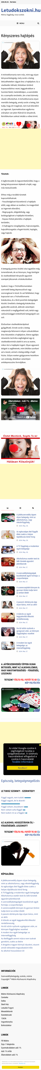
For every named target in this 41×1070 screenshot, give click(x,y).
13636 (3, 1018)
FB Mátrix (5, 1041)
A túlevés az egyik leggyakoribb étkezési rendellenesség (25, 616)
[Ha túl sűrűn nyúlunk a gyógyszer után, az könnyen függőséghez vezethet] (8, 628)
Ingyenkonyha (7, 1022)
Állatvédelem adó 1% (9, 1055)
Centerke (4, 997)
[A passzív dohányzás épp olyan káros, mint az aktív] (8, 602)
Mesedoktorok (7, 1011)
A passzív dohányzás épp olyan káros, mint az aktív (27, 603)
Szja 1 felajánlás (7, 1044)
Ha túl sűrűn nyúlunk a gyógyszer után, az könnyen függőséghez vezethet (28, 631)
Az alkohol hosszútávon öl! (12, 950)
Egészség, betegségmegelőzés (20, 781)
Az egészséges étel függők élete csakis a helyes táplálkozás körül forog (27, 534)
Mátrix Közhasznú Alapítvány (13, 994)
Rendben (20, 1067)
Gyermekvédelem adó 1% (11, 1048)
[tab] (7, 508)
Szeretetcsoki (6, 1015)
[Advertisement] (20, 149)
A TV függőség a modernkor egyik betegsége (28, 547)
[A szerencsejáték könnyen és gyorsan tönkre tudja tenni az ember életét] (8, 588)
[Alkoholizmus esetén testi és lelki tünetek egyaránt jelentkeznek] (8, 559)
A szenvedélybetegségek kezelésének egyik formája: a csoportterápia (28, 575)
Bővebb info (22, 1063)
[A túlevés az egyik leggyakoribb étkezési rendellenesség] (8, 614)
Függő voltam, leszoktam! (12, 806)
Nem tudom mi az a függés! (13, 812)
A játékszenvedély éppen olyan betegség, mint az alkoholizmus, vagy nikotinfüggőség (26, 518)
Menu (21, 23)
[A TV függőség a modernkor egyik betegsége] (8, 546)
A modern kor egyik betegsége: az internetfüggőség (24, 645)
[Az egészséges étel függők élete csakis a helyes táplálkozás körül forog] (8, 532)
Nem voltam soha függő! (12, 809)
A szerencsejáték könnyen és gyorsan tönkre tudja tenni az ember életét (28, 590)
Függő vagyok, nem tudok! (12, 797)
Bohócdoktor (6, 1025)
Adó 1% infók (6, 1051)
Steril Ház (5, 1004)
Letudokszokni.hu (21, 10)
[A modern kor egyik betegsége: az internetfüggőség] (8, 643)
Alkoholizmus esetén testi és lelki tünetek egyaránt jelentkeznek (28, 561)
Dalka (3, 1001)
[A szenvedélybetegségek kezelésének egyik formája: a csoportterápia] (8, 573)
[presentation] (7, 508)
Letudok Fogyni (7, 1008)
